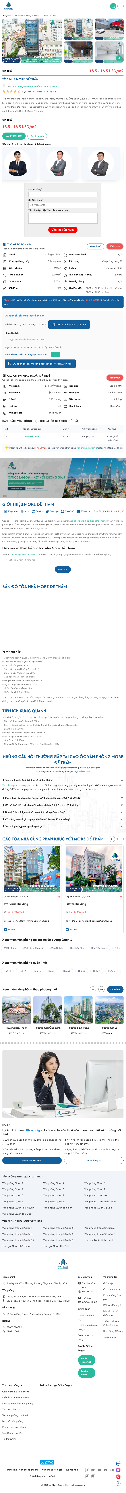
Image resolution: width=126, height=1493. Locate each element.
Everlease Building (16, 904)
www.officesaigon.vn (76, 1485)
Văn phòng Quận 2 (53, 1183)
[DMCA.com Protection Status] (47, 1462)
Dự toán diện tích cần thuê (71, 324)
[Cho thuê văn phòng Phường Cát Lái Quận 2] (109, 1015)
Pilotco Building (76, 904)
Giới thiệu (108, 1283)
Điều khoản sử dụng (85, 1337)
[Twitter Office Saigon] (93, 1470)
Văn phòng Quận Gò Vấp (98, 1207)
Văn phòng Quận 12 (54, 1201)
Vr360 (52, 1476)
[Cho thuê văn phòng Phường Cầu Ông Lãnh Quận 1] (47, 1015)
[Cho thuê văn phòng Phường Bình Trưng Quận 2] (78, 1015)
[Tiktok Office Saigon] (87, 1476)
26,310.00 (28, 347)
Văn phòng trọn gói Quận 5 (58, 1234)
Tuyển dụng (109, 1337)
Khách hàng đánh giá (112, 1297)
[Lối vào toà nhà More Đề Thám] (109, 29)
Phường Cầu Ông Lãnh (35, 86)
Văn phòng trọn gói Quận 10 (18, 1240)
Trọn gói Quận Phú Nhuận (16, 1246)
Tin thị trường (9, 1439)
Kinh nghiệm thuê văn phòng (17, 1403)
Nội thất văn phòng (12, 1421)
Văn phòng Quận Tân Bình (57, 1207)
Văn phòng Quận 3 (94, 1183)
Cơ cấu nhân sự (111, 1289)
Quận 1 (53, 86)
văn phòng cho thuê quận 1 (23, 554)
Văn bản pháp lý (11, 1409)
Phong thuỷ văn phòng (14, 1427)
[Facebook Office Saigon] (87, 1470)
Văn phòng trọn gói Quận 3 (99, 1228)
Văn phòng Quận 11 (13, 1201)
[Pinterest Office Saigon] (111, 1470)
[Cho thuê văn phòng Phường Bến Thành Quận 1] (16, 1015)
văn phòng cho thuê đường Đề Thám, (88, 520)
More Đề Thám (32, 436)
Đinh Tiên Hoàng (80, 920)
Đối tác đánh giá (112, 1305)
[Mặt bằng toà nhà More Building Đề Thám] (109, 52)
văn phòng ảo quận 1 (87, 447)
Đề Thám (17, 86)
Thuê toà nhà (71, 1469)
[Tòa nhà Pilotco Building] (94, 869)
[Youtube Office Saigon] (99, 1470)
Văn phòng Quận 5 (53, 1189)
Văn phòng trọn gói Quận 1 (17, 1228)
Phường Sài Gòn (33, 920)
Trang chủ (12, 1469)
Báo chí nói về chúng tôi (110, 1313)
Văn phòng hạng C (112, 261)
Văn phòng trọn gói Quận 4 (17, 1234)
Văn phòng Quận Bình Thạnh (100, 1201)
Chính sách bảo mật (86, 1317)
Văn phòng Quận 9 (53, 1195)
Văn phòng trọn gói (52, 1469)
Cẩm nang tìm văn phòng (15, 1391)
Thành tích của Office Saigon (111, 1323)
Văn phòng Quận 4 (12, 1189)
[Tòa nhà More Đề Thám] (32, 41)
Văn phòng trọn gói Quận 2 (58, 1228)
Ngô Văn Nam (18, 920)
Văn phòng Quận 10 (95, 1195)
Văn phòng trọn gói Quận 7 (99, 1234)
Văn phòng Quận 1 (12, 1183)
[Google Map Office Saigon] (93, 1476)
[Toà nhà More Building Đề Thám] (78, 29)
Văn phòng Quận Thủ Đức (16, 1214)
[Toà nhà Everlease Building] (32, 869)
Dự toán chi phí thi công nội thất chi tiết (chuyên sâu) (42, 363)
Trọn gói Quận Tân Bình (56, 1246)
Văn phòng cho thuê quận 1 (17, 785)
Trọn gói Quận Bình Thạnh (98, 1240)
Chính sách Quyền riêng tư (88, 1327)
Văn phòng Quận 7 (94, 1189)
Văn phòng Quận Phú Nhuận (18, 1207)
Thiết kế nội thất (38, 1476)
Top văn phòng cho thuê (15, 1415)
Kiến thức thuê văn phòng (15, 1397)
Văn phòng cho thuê (29, 1469)
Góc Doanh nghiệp (12, 1433)
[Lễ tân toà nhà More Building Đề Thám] (78, 52)
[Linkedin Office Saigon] (105, 1470)
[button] (112, 839)
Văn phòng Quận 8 (12, 1195)
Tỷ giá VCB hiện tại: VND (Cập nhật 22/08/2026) (33, 347)
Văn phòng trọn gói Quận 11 (59, 1240)
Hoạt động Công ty (113, 1331)
